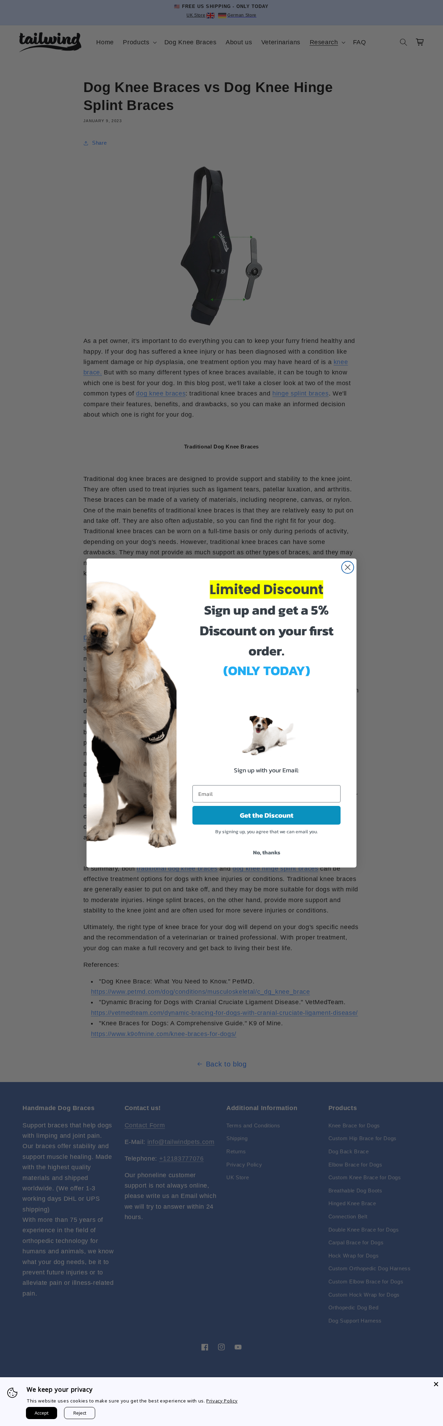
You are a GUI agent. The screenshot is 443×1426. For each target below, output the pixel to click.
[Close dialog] (348, 567)
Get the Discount (266, 815)
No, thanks (266, 852)
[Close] (436, 1384)
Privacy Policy (221, 1401)
